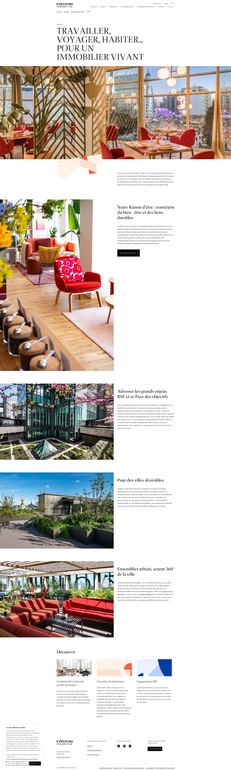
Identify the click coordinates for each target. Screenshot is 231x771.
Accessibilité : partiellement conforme (160, 768)
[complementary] (23, 746)
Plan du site (117, 768)
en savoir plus (127, 253)
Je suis (170, 6)
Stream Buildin (145, 594)
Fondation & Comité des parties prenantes (70, 683)
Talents (161, 6)
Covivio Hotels (92, 754)
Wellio (89, 746)
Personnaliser (12, 763)
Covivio (59, 11)
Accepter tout (35, 763)
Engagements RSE (126, 6)
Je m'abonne (155, 749)
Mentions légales (105, 768)
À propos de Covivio (77, 11)
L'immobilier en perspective (145, 6)
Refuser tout (23, 763)
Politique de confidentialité (133, 768)
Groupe (93, 6)
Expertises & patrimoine (110, 681)
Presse (166, 3)
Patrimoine (113, 6)
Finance (102, 6)
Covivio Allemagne (94, 750)
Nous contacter (63, 757)
